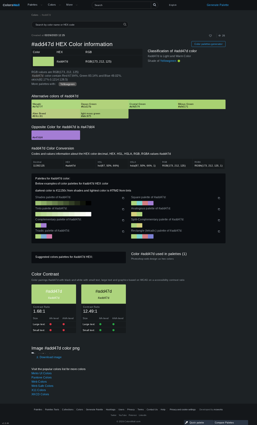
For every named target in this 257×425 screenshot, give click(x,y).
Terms (141, 409)
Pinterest (133, 415)
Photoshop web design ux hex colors (152, 258)
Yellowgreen (67, 84)
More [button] (69, 4)
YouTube (123, 415)
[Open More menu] (41, 5)
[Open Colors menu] (60, 5)
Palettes (32, 4)
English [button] (173, 5)
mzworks (218, 409)
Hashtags (111, 409)
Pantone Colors (41, 377)
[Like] (210, 35)
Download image (50, 357)
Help (163, 409)
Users (121, 409)
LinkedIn (143, 415)
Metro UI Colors (41, 373)
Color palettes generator (208, 44)
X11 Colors (38, 390)
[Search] (154, 5)
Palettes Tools (52, 409)
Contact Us (152, 409)
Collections (67, 409)
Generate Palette (218, 5)
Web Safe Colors (42, 385)
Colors (11, 5)
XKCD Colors (40, 394)
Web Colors (39, 381)
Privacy (131, 409)
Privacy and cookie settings (183, 409)
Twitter (114, 415)
